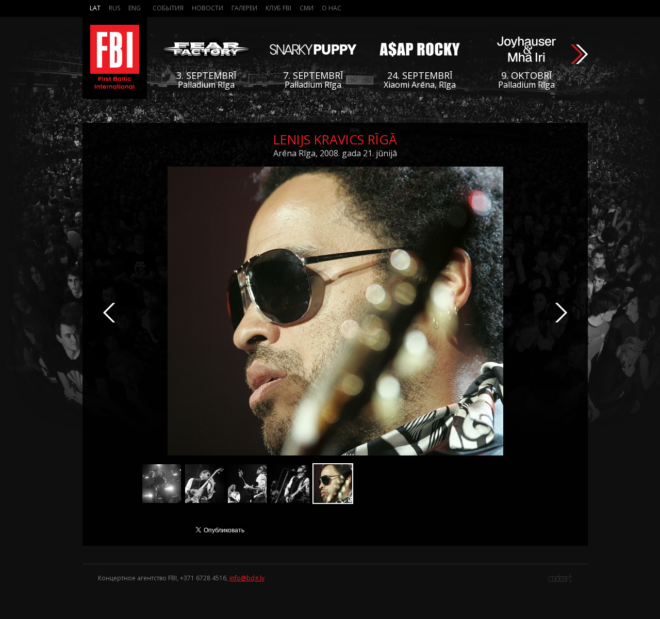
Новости (207, 8)
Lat (95, 8)
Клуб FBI (278, 8)
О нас (331, 8)
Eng (134, 8)
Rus (114, 8)
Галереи (244, 8)
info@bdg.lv (247, 578)
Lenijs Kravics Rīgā (335, 139)
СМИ (307, 8)
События (168, 8)
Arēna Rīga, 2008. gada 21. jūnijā (335, 153)
